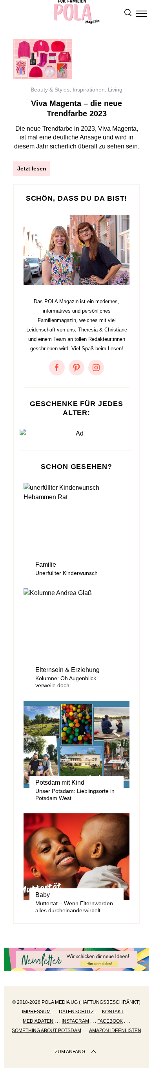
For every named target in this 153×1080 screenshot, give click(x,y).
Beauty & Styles (50, 89)
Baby (42, 894)
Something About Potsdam (46, 1030)
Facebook (110, 1021)
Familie (45, 564)
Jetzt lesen (31, 168)
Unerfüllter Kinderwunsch (66, 573)
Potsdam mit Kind (59, 782)
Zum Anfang (70, 1051)
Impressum (36, 1011)
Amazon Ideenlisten (115, 1030)
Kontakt (113, 1011)
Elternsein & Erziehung (67, 669)
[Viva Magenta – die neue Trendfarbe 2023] (42, 59)
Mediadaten (38, 1021)
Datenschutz (76, 1011)
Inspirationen (89, 89)
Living (115, 89)
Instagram (75, 1021)
